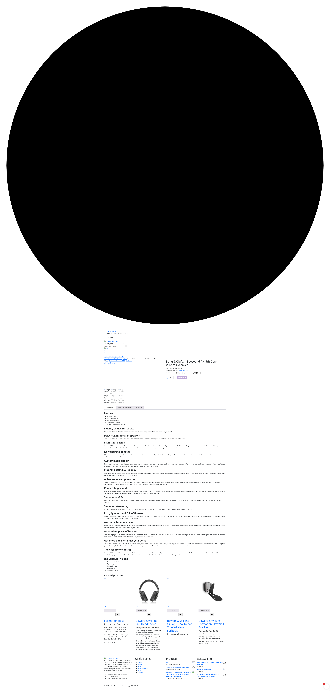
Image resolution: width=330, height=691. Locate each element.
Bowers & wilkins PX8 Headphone (146, 622)
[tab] (110, 407)
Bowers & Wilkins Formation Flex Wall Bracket (211, 624)
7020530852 (112, 332)
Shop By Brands (143, 668)
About (140, 664)
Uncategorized (183, 370)
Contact (140, 672)
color (168, 373)
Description (110, 408)
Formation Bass (114, 621)
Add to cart (182, 378)
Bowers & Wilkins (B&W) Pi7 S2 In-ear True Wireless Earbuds (179, 625)
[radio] (177, 373)
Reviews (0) (138, 408)
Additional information (125, 408)
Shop (139, 666)
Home (140, 662)
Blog (139, 670)
